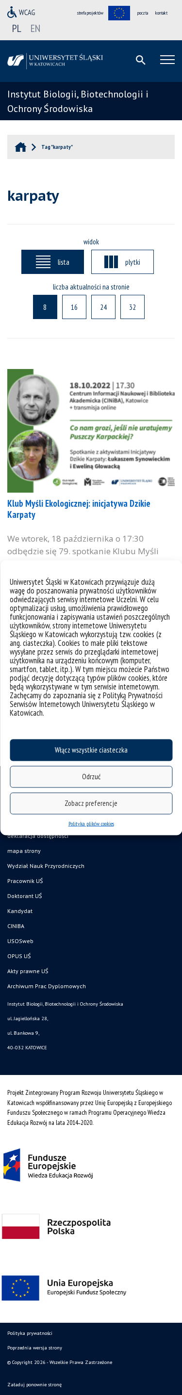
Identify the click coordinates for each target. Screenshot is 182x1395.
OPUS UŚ (19, 956)
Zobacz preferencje (91, 803)
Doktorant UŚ (24, 895)
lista (63, 262)
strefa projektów (90, 13)
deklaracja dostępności (37, 835)
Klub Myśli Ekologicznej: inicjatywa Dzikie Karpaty (78, 508)
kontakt (161, 13)
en (35, 28)
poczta (142, 13)
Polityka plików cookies (91, 823)
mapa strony (24, 850)
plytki (132, 262)
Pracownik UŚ (25, 880)
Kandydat (20, 910)
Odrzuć (91, 776)
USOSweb (20, 941)
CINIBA (15, 926)
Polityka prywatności (29, 1333)
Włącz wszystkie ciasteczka (91, 749)
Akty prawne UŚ (27, 971)
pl (16, 28)
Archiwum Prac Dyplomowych (46, 986)
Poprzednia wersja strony (34, 1348)
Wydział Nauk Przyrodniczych (45, 865)
